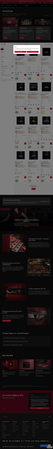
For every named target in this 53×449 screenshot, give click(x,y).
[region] (26, 49)
